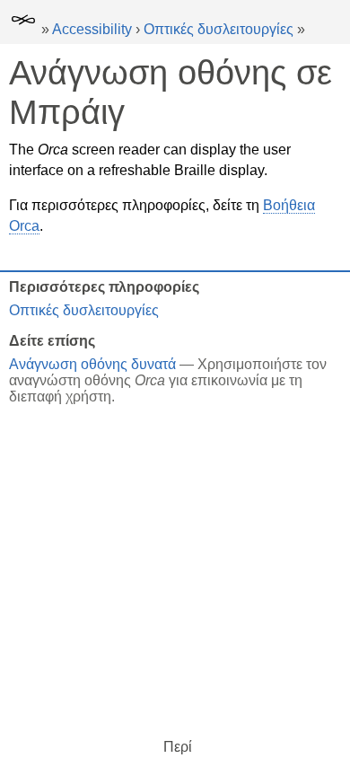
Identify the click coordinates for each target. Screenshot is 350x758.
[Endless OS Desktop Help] (23, 29)
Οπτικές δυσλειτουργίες (218, 29)
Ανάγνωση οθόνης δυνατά (92, 364)
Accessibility (92, 29)
